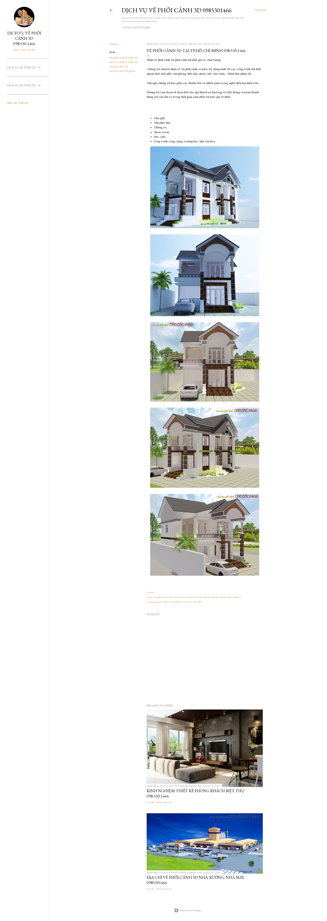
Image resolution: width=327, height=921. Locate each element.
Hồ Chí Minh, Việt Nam (190, 602)
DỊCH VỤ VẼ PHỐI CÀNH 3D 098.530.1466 (24, 38)
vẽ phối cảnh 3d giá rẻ (122, 71)
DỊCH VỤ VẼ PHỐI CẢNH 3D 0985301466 (176, 10)
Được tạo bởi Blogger (190, 910)
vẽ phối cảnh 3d (118, 66)
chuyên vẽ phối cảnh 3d (123, 57)
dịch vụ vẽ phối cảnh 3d (123, 62)
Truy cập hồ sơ (24, 50)
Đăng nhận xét (163, 802)
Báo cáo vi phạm (18, 102)
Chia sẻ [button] (113, 44)
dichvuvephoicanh (137, 27)
